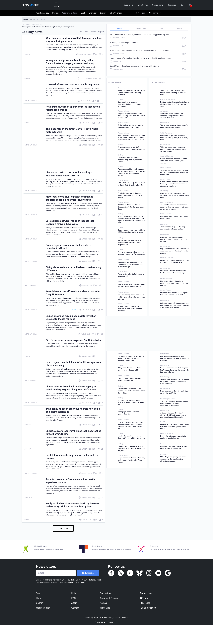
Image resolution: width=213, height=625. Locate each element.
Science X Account (109, 598)
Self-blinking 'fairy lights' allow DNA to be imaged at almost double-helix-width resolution (174, 382)
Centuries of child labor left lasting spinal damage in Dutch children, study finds (174, 195)
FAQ (73, 598)
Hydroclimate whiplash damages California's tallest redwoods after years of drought (130, 265)
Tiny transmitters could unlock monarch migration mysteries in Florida (130, 160)
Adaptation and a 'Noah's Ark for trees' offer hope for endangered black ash (130, 309)
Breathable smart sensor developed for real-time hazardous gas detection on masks (174, 427)
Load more (63, 528)
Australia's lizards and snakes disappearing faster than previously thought (131, 207)
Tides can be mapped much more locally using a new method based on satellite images (174, 149)
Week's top (128, 5)
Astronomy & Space (70, 13)
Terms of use (113, 622)
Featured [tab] (119, 28)
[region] (149, 53)
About (74, 603)
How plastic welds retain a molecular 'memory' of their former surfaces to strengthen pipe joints (174, 184)
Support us (105, 593)
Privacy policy (100, 622)
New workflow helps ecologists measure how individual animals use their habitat (131, 391)
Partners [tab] (179, 28)
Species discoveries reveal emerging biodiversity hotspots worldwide (129, 104)
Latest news (143, 5)
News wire (105, 608)
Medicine (141, 13)
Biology (103, 13)
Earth (83, 13)
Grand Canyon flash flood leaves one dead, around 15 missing (134, 66)
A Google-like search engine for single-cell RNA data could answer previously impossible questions (173, 415)
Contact (75, 608)
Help (73, 593)
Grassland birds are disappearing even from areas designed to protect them (131, 402)
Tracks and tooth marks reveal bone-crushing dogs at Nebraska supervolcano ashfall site (174, 404)
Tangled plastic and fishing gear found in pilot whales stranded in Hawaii (130, 195)
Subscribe (172, 5)
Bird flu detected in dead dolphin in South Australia (73, 340)
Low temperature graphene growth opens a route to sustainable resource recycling (174, 358)
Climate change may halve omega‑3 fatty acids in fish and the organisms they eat (131, 448)
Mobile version (43, 608)
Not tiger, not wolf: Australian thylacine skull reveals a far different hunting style (140, 58)
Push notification (148, 608)
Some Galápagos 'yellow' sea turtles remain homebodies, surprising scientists (131, 93)
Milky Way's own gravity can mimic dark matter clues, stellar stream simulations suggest (173, 459)
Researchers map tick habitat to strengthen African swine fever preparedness (129, 243)
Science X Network (120, 618)
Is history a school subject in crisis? (124, 43)
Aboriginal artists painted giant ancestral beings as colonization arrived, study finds (172, 116)
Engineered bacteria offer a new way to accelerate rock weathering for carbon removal (174, 251)
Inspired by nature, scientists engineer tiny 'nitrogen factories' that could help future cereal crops (174, 370)
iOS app (144, 598)
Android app (146, 593)
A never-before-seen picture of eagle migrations (73, 84)
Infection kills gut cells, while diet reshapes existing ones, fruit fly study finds (174, 138)
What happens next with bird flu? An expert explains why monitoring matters (139, 50)
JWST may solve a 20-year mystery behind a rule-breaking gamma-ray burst (140, 35)
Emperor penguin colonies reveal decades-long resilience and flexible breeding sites (131, 116)
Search (39, 603)
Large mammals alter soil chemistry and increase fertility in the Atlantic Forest (131, 460)
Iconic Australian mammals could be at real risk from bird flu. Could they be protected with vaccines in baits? (131, 138)
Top (38, 593)
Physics (55, 13)
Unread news (157, 5)
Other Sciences (116, 13)
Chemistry (93, 13)
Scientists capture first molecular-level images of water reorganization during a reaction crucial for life (174, 305)
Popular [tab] (161, 28)
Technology (156, 13)
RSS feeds (145, 603)
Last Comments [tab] (140, 28)
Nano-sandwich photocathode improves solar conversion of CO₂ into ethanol (174, 239)
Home (39, 598)
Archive (103, 603)
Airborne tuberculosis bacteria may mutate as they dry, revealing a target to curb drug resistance (174, 207)
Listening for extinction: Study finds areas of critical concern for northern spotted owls (131, 358)
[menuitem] (42, 13)
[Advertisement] (63, 159)
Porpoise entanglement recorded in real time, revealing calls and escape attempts (131, 297)
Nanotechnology (42, 13)
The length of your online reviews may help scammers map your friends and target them (174, 172)
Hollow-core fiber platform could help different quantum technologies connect (174, 161)
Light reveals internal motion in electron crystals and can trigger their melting (174, 283)
